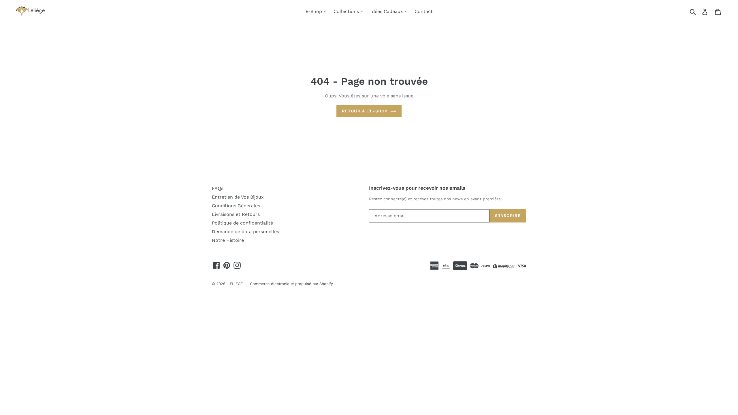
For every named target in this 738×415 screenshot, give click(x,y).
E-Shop (314, 11)
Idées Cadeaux (387, 11)
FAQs (217, 188)
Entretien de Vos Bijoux (238, 197)
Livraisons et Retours (236, 214)
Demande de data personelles (245, 231)
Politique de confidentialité (242, 223)
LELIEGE (235, 284)
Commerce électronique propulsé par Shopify (291, 284)
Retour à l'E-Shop (364, 111)
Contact (424, 11)
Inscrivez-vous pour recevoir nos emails (417, 188)
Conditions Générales (236, 205)
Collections (347, 11)
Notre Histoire (228, 240)
